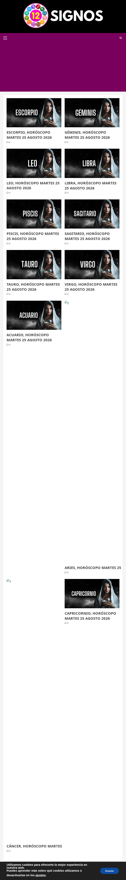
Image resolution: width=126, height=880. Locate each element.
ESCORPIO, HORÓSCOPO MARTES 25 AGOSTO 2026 (29, 135)
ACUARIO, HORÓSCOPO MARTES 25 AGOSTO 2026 (29, 337)
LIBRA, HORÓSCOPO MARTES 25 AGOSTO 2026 (90, 185)
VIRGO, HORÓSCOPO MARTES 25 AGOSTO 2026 (91, 287)
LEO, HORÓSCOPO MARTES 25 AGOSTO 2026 (33, 185)
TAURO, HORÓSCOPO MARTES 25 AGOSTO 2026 (33, 287)
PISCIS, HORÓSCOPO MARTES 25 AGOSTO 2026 (33, 236)
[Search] (121, 38)
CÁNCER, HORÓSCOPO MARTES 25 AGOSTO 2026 (50, 846)
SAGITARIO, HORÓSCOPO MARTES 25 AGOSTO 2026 (87, 236)
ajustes (40, 875)
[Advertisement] (63, 67)
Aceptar (109, 871)
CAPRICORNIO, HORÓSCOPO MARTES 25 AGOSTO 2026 (90, 616)
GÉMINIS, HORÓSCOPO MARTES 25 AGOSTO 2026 (87, 135)
